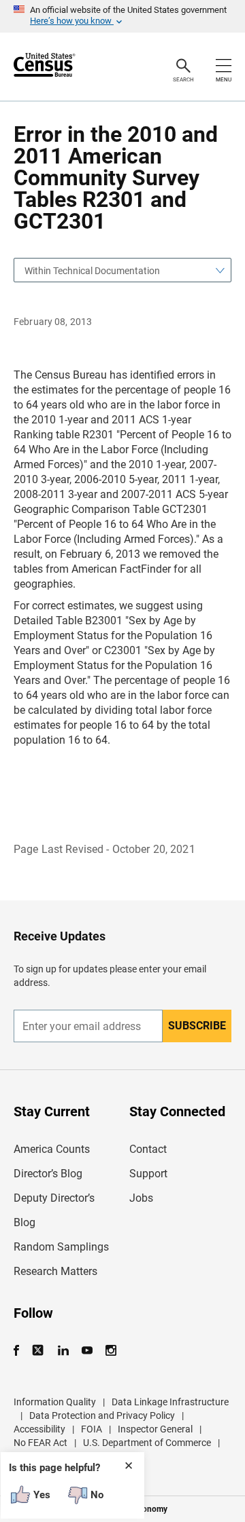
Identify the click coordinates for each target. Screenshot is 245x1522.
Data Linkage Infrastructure (170, 1401)
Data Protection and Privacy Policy (102, 1415)
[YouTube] (87, 1351)
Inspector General (155, 1429)
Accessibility (39, 1429)
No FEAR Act (40, 1442)
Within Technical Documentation (92, 270)
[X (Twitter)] (39, 1351)
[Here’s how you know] (122, 16)
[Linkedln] (63, 1351)
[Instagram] (110, 1351)
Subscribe (197, 1025)
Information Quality (55, 1401)
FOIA (91, 1429)
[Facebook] (20, 1351)
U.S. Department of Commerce (147, 1442)
